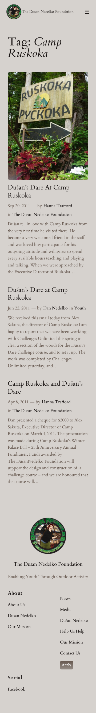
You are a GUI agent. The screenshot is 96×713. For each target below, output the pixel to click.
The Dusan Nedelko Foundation (48, 11)
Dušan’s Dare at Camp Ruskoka (38, 293)
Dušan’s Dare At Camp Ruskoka (39, 191)
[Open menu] (87, 12)
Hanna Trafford (57, 206)
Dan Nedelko (55, 308)
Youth (80, 308)
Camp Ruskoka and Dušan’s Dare (45, 387)
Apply (66, 664)
